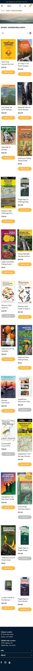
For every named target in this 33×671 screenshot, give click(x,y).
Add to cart (8, 72)
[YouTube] (9, 662)
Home (2, 11)
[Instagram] (5, 662)
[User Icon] (25, 6)
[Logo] (9, 6)
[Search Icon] (20, 6)
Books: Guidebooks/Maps (14, 11)
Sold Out (8, 316)
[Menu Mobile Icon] (2, 6)
